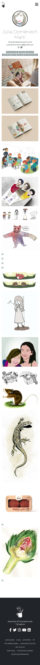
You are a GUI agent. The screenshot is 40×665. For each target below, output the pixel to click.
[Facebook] (10, 630)
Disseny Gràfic (12, 52)
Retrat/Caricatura (30, 55)
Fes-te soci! (20, 647)
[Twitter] (14, 630)
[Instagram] (18, 47)
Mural (14, 55)
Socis (18, 640)
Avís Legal (11, 651)
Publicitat (6, 55)
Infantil (22, 52)
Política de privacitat (20, 654)
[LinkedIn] (21, 47)
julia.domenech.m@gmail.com (20, 45)
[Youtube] (24, 630)
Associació (9, 640)
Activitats (27, 640)
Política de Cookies (25, 651)
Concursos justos (28, 643)
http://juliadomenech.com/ (20, 42)
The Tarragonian (11, 643)
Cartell (19, 55)
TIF (34, 640)
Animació (29, 52)
